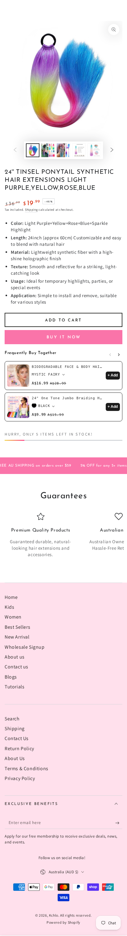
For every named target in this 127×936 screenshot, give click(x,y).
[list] (63, 535)
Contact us (16, 666)
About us (15, 657)
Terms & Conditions (26, 768)
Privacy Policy (20, 778)
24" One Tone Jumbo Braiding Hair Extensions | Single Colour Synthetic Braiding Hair (67, 398)
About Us (15, 758)
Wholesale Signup (25, 647)
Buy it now (64, 337)
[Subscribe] (118, 823)
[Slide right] (112, 150)
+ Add (113, 375)
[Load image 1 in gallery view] (32, 150)
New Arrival (17, 637)
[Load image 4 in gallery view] (79, 150)
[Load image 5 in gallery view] (94, 150)
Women (13, 617)
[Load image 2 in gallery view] (48, 150)
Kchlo (53, 915)
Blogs (11, 677)
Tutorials (14, 686)
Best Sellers (17, 627)
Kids (9, 607)
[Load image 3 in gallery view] (63, 150)
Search (12, 718)
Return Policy (19, 748)
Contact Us (17, 738)
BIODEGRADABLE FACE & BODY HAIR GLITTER (67, 367)
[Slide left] (15, 150)
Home (11, 597)
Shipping (31, 210)
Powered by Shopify (63, 922)
